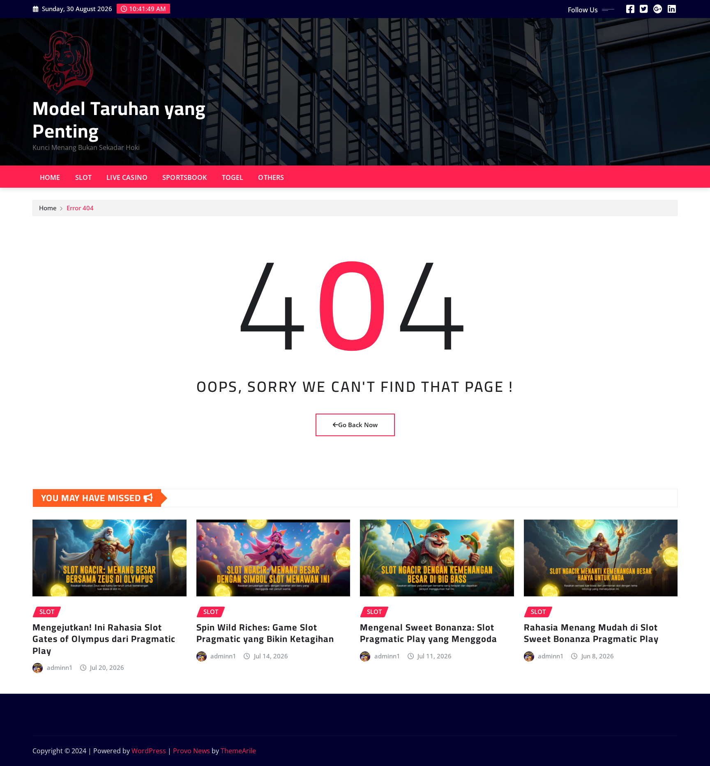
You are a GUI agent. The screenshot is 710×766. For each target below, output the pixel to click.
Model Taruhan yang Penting (119, 119)
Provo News (191, 750)
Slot (83, 177)
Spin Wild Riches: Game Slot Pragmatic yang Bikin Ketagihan (265, 633)
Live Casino (127, 177)
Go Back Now (358, 425)
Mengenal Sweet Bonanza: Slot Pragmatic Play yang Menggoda (428, 633)
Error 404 (80, 208)
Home (50, 177)
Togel (233, 177)
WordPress (148, 750)
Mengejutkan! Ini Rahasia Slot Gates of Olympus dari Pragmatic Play (103, 639)
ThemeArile (238, 750)
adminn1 (60, 667)
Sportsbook (184, 177)
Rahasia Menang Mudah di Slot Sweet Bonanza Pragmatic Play (591, 633)
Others (271, 177)
